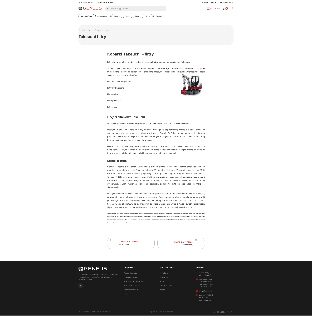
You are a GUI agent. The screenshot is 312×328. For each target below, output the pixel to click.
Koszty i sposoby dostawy (134, 281)
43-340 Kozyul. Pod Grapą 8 (205, 274)
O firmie (147, 16)
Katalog (117, 16)
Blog (137, 16)
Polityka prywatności (209, 2)
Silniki (127, 16)
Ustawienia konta (166, 285)
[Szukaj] (108, 8)
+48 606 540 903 (87, 2)
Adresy (162, 281)
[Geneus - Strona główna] (90, 9)
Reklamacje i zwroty (131, 285)
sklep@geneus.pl (106, 2)
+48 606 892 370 (205, 287)
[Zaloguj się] (232, 8)
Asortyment (102, 16)
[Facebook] (80, 286)
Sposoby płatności (131, 290)
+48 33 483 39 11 (205, 279)
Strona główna (86, 16)
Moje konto (164, 273)
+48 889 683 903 (206, 284)
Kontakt (159, 16)
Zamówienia (164, 277)
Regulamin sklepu (227, 2)
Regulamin (153, 312)
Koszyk (162, 290)
